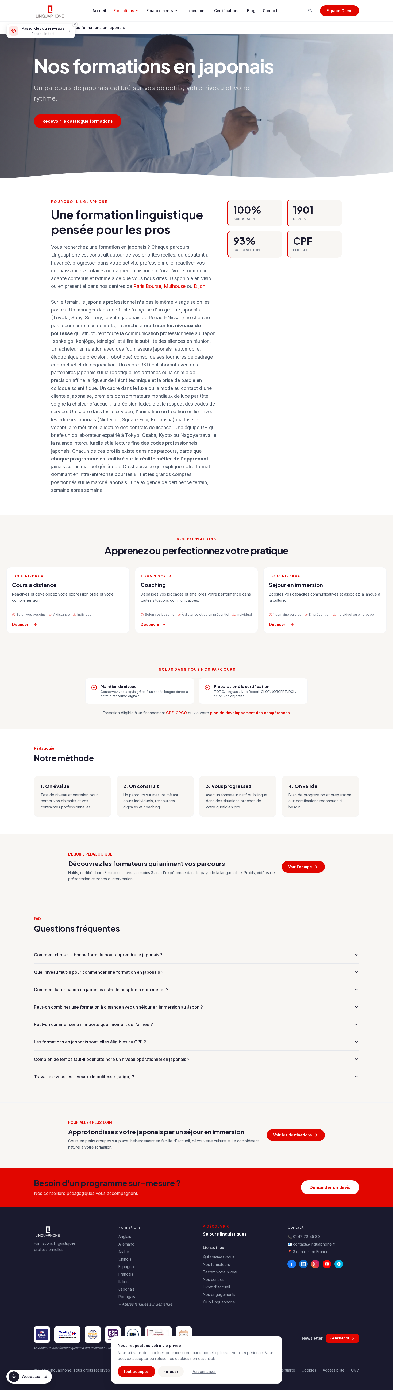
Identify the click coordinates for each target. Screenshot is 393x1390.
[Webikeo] (338, 1264)
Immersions (196, 10)
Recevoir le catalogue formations (78, 121)
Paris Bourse (147, 286)
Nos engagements (219, 1294)
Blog (251, 10)
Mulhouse (175, 286)
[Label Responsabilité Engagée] (133, 1334)
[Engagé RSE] (113, 1334)
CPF (170, 713)
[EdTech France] (42, 1334)
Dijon (199, 286)
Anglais (124, 1236)
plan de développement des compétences (250, 713)
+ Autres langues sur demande (145, 1304)
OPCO (181, 713)
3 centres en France (311, 1251)
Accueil (99, 10)
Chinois (124, 1259)
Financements (160, 10)
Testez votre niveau (220, 1272)
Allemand (126, 1244)
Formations (124, 10)
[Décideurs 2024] (158, 1334)
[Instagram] (315, 1264)
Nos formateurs (216, 1264)
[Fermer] (75, 24)
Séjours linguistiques (225, 1234)
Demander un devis (330, 1187)
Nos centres (213, 1279)
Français (125, 1274)
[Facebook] (291, 1264)
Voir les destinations (292, 1135)
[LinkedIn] (303, 1264)
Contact (270, 10)
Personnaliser (204, 1371)
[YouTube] (327, 1264)
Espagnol (126, 1266)
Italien (123, 1281)
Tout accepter (136, 1371)
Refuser (170, 1371)
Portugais (126, 1296)
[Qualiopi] (67, 1334)
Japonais (126, 1289)
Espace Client (339, 10)
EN (310, 10)
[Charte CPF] (93, 1334)
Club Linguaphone (219, 1302)
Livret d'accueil (216, 1287)
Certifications (227, 10)
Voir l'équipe (300, 866)
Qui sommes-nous (218, 1257)
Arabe (123, 1251)
